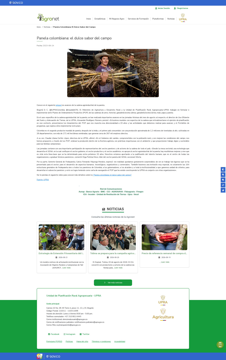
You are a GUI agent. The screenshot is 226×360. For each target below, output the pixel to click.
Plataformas (158, 18)
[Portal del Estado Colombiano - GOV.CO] (16, 3)
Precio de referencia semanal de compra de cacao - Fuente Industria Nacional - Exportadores (164, 253)
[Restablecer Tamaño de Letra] (223, 185)
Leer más (66, 268)
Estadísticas (100, 18)
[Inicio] (49, 17)
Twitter (85, 334)
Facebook (55, 334)
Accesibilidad (119, 341)
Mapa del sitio (82, 341)
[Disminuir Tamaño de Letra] (223, 179)
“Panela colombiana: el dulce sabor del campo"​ (112, 175)
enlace (59, 105)
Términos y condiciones (101, 341)
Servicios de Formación (138, 18)
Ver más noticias (115, 282)
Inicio (88, 18)
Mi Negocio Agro (116, 18)
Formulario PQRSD (54, 341)
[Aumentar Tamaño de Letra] (223, 174)
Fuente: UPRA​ (43, 179)
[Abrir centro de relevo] (223, 190)
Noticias (171, 18)
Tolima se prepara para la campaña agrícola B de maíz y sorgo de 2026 (113, 253)
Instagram (70, 334)
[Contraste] (223, 169)
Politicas (69, 341)
